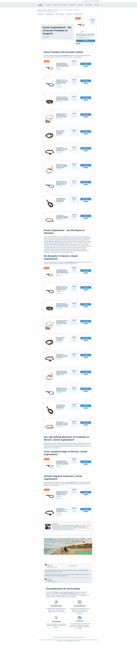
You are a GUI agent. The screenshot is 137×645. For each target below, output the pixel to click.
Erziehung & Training (57, 4)
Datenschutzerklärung (69, 637)
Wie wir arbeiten (81, 637)
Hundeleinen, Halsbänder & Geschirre (66, 9)
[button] (99, 5)
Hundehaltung (72, 4)
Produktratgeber (89, 4)
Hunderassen (80, 4)
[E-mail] (46, 533)
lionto (82, 31)
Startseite (38, 9)
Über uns (75, 637)
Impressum (62, 637)
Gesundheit (64, 4)
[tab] (80, 32)
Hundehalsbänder (76, 9)
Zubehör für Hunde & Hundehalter (53, 9)
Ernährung (48, 4)
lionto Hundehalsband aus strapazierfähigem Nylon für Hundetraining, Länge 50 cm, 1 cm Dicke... (85, 35)
